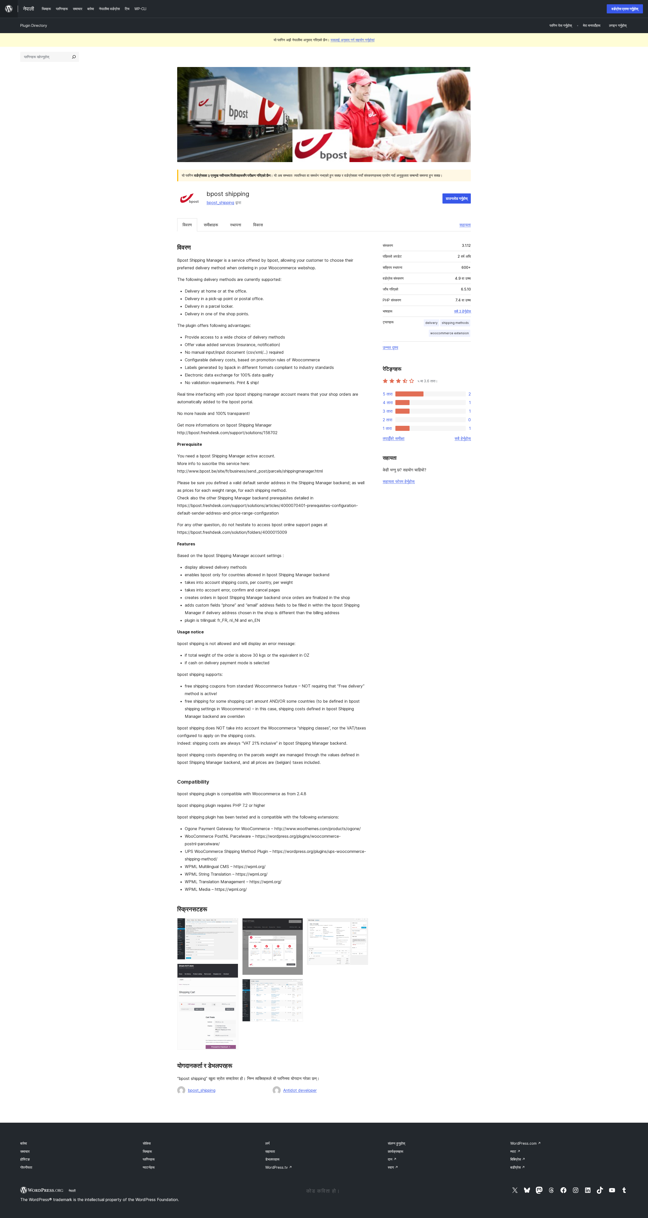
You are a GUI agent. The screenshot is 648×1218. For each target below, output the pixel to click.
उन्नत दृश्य (390, 347)
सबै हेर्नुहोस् (463, 438)
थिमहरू (147, 1151)
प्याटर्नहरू (149, 1167)
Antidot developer (300, 1090)
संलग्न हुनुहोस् (396, 1143)
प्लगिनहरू (149, 1159)
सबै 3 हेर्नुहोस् (462, 311)
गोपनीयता (26, 1167)
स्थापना (235, 224)
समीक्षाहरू (211, 224)
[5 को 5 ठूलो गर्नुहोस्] (361, 924)
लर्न (267, 1143)
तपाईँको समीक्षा (393, 438)
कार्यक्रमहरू (395, 1151)
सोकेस (147, 1143)
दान (392, 1159)
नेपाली (72, 1191)
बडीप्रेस (517, 1167)
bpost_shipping (220, 202)
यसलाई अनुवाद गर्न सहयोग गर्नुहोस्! (353, 40)
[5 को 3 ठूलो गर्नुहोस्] (296, 924)
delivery (431, 323)
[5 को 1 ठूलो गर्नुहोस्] (231, 924)
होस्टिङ (25, 1159)
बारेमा (23, 1143)
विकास (258, 224)
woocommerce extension (449, 333)
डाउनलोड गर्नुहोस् (457, 198)
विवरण (187, 224)
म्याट (515, 1151)
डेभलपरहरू (272, 1159)
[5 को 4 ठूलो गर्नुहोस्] (296, 985)
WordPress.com (525, 1143)
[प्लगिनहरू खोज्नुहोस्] (74, 57)
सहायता (465, 224)
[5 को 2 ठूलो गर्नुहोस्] (231, 970)
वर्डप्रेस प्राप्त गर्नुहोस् (625, 9)
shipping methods (455, 323)
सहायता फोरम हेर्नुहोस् (399, 481)
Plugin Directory (33, 25)
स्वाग (393, 1167)
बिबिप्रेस (517, 1159)
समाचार (25, 1151)
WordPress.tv (278, 1167)
